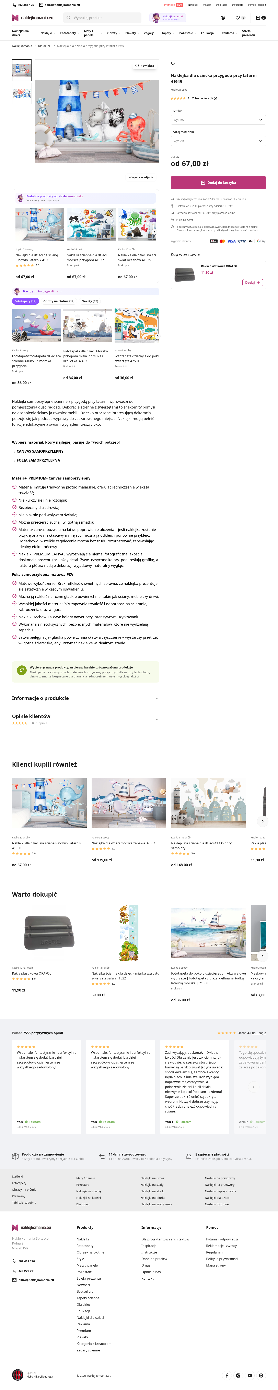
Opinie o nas (151, 1272)
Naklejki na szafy (152, 1185)
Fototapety (68, 33)
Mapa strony (216, 1265)
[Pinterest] (261, 1375)
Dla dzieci (83, 1204)
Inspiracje (221, 5)
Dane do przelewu (155, 1259)
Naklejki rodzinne (217, 1204)
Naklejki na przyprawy (220, 1178)
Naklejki (46, 33)
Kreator (206, 5)
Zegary (149, 33)
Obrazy (112, 33)
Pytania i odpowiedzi (222, 1239)
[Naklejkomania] (42, 1228)
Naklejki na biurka (153, 1198)
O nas (145, 1265)
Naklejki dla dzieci (20, 33)
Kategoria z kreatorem (94, 1343)
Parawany (18, 1196)
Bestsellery (85, 1291)
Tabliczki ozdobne (24, 1203)
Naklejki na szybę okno (156, 1204)
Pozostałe (186, 33)
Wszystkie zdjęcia (141, 177)
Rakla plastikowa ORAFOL (219, 266)
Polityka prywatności (222, 1259)
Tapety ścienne (88, 1298)
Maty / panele (85, 1178)
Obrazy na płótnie (58, 301)
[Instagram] (238, 1375)
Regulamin (214, 1252)
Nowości (193, 5)
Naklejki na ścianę (88, 1191)
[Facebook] (227, 1375)
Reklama (228, 33)
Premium (84, 1330)
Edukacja (207, 33)
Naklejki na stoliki (152, 1191)
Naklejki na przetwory (219, 1185)
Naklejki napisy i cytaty (220, 1191)
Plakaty (130, 33)
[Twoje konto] (222, 17)
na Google (259, 1033)
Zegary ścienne (88, 1350)
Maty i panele (88, 33)
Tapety (166, 33)
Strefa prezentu (248, 33)
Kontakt (147, 1278)
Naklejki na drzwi (152, 1178)
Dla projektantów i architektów (165, 1239)
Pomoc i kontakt (257, 5)
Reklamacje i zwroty (221, 1245)
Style (80, 1259)
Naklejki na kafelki (88, 1198)
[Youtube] (250, 1375)
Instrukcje (237, 5)
